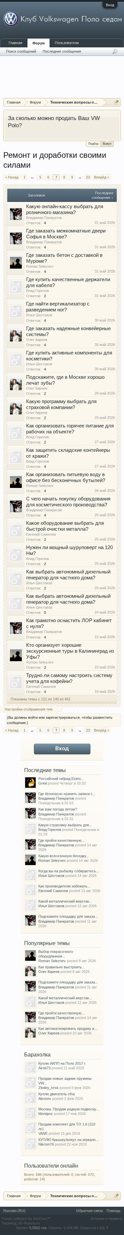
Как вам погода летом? (57, 809)
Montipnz (45, 1114)
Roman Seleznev (40, 266)
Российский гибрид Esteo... (61, 779)
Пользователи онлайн (51, 1166)
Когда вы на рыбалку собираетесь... (68, 871)
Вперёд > (101, 177)
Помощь (113, 1211)
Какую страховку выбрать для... (65, 825)
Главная (15, 43)
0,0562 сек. (38, 1228)
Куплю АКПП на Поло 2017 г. (62, 1063)
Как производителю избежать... (64, 886)
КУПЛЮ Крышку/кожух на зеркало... (68, 1140)
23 (88, 177)
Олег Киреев (36, 340)
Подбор (93, 143)
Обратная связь (89, 1211)
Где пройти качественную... (61, 840)
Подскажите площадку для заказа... (68, 916)
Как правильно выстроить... (61, 967)
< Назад (11, 177)
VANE (43, 1133)
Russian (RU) (14, 1211)
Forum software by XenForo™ (26, 1219)
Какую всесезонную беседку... (63, 856)
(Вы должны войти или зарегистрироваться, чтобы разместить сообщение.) (59, 720)
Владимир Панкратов (44, 218)
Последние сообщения (62, 51)
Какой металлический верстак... (65, 901)
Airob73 (44, 1068)
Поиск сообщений (21, 51)
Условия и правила (106, 1219)
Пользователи (67, 43)
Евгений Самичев (41, 534)
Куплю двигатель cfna (56, 1094)
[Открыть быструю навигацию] (116, 102)
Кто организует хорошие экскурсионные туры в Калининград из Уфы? (70, 651)
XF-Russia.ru (29, 1223)
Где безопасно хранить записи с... (67, 794)
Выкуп (107, 143)
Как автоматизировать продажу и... (67, 1028)
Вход (110, 5)
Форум (38, 43)
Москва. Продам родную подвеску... (68, 1109)
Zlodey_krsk (48, 1088)
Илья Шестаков (39, 315)
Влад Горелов (37, 291)
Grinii (42, 783)
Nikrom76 (46, 1144)
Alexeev (44, 1099)
